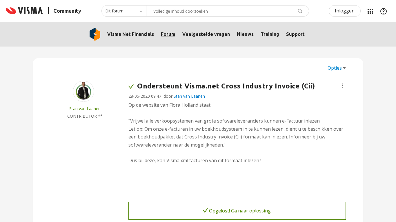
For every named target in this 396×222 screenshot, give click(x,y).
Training (270, 34)
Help (383, 11)
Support (295, 34)
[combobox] (227, 11)
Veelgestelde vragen (206, 34)
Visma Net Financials (130, 34)
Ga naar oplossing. (251, 211)
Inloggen (345, 11)
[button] (342, 85)
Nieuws (245, 34)
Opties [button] (335, 68)
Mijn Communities (370, 11)
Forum (168, 34)
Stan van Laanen (189, 96)
